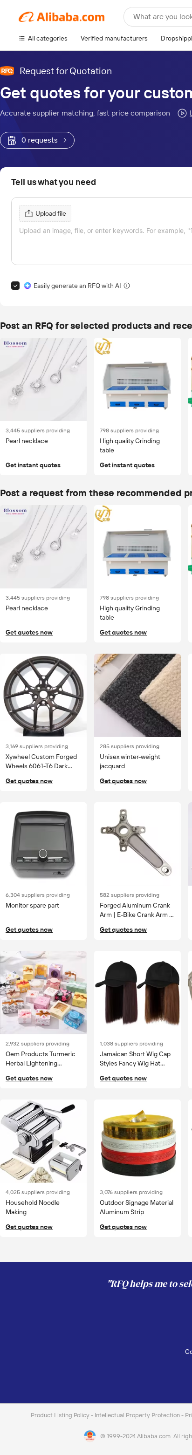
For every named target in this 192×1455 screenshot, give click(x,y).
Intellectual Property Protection (138, 1415)
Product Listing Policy (61, 1415)
